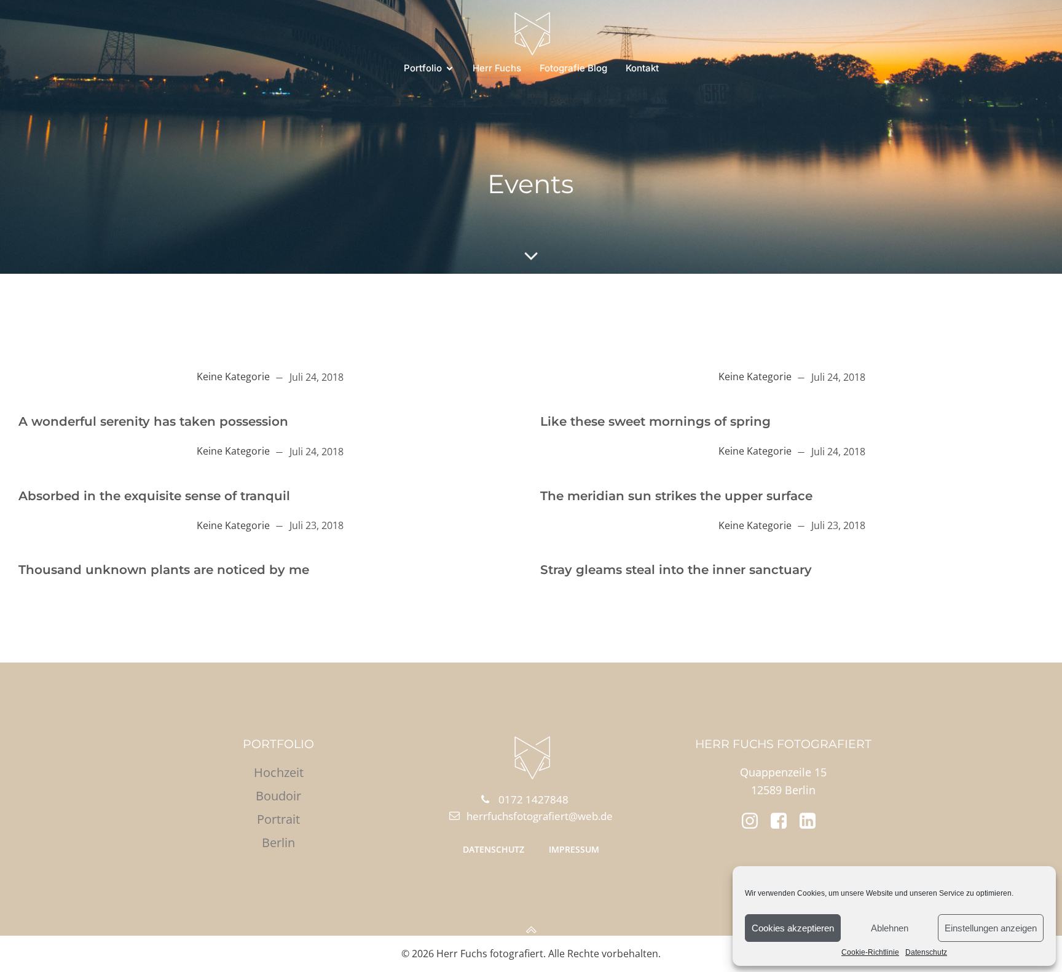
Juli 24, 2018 (316, 377)
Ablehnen (889, 928)
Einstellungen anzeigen (991, 928)
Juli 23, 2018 (316, 525)
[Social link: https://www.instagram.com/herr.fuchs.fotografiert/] (754, 821)
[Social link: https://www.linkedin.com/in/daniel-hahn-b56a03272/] (812, 821)
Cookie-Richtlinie (870, 952)
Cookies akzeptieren (793, 928)
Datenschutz (926, 952)
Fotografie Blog (573, 68)
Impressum (574, 849)
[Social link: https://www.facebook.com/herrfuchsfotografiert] (783, 821)
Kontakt (642, 68)
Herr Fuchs (497, 68)
